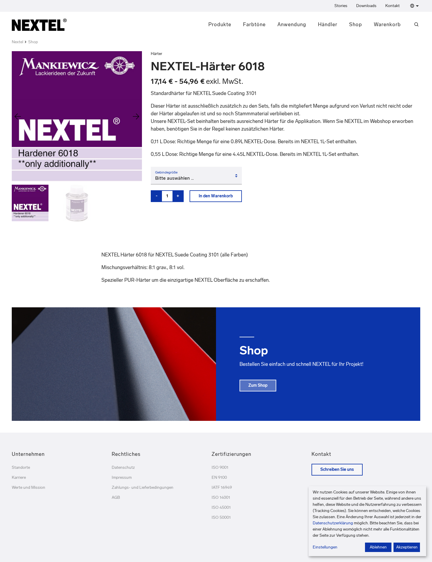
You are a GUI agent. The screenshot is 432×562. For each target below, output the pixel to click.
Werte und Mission (28, 487)
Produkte (219, 24)
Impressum (122, 477)
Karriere (19, 477)
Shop (355, 24)
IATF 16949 (222, 487)
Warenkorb (387, 24)
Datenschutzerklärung (333, 523)
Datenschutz (123, 467)
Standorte (21, 467)
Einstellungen (325, 547)
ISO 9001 (220, 467)
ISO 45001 (221, 507)
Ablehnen (378, 547)
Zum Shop (257, 385)
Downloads (366, 5)
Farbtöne (254, 24)
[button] (413, 6)
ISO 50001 (221, 517)
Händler (327, 24)
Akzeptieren (407, 547)
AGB (116, 497)
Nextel (17, 41)
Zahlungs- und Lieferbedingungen (142, 487)
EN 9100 (219, 477)
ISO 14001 (221, 497)
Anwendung (291, 24)
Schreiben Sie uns (337, 469)
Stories (340, 5)
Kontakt (392, 5)
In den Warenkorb (216, 196)
